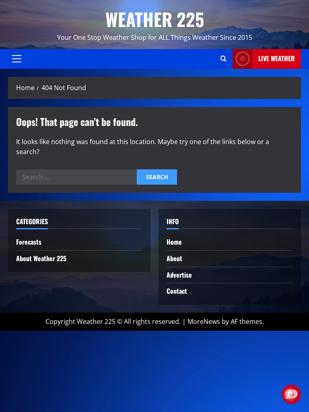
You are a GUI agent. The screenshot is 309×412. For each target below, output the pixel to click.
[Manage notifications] (290, 394)
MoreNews (203, 321)
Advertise (179, 275)
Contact (177, 291)
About (174, 258)
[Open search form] (223, 58)
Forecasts (28, 242)
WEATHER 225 (154, 19)
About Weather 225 (41, 258)
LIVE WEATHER (276, 58)
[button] (16, 58)
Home (174, 242)
